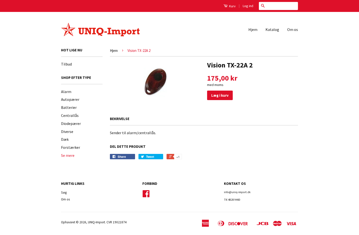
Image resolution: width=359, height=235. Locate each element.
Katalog (272, 29)
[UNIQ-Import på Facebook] (146, 195)
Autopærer (70, 99)
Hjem (252, 29)
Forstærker (70, 147)
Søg (64, 192)
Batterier (69, 107)
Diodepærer (71, 123)
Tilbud (66, 64)
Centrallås (70, 115)
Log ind (248, 6)
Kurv (232, 6)
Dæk (65, 139)
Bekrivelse (119, 118)
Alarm (66, 91)
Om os (292, 29)
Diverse (67, 131)
